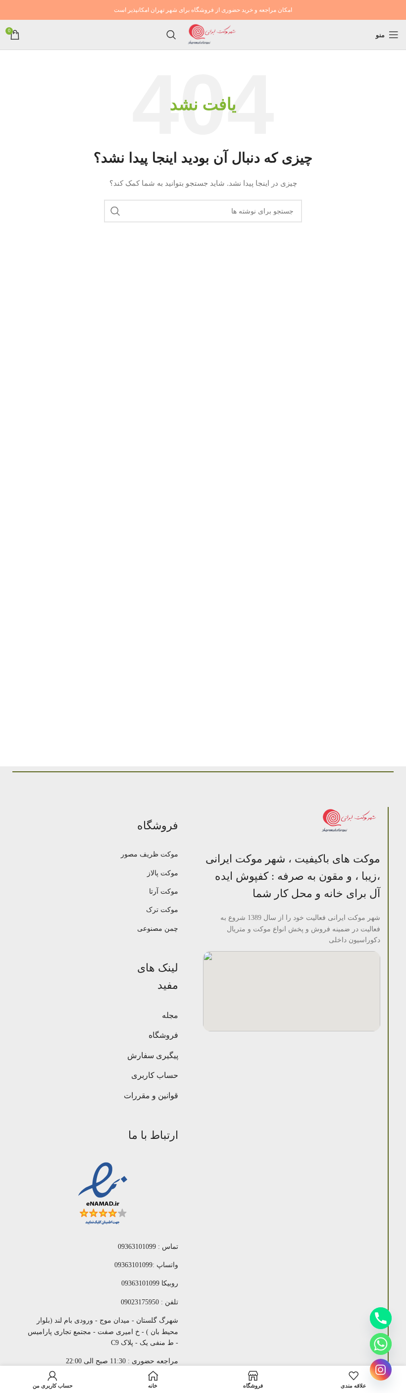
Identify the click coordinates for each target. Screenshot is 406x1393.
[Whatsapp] (381, 1344)
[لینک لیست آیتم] (146, 854)
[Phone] (381, 1318)
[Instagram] (381, 1370)
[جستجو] (171, 35)
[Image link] (350, 820)
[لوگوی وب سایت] (212, 34)
